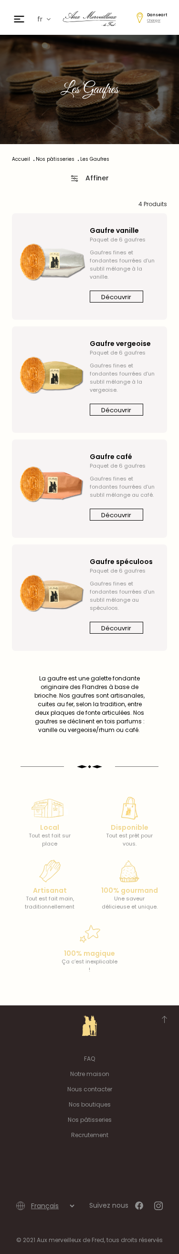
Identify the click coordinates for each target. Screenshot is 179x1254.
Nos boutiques (90, 1104)
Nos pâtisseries (90, 1120)
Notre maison (89, 1074)
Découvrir (116, 297)
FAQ (89, 1059)
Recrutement (89, 1135)
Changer (153, 20)
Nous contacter (89, 1089)
